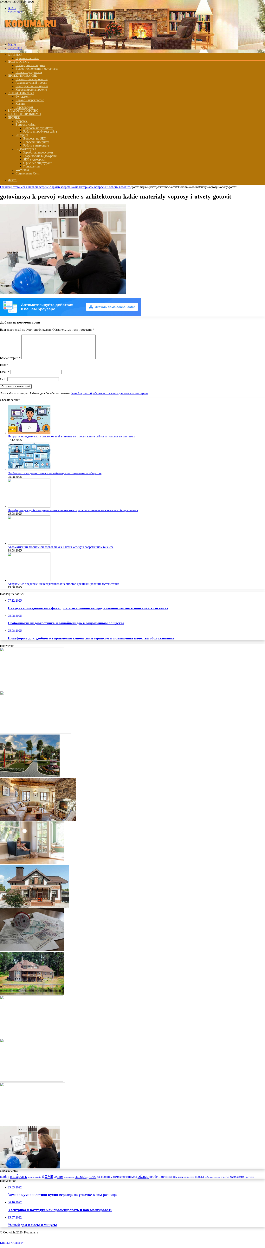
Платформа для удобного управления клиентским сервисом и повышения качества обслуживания (73, 510)
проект (199, 1176)
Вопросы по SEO (34, 138)
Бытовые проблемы (24, 114)
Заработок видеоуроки (38, 152)
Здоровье (22, 121)
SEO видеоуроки (34, 159)
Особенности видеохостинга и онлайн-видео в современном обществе (54, 473)
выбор (4, 1177)
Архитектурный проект (31, 82)
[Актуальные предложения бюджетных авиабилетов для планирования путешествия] (29, 580)
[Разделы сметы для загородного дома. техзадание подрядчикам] (31, 1080)
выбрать (18, 1176)
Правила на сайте (27, 58)
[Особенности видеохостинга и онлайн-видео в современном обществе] (29, 469)
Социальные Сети (28, 173)
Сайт (3, 379)
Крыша (20, 103)
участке (225, 1177)
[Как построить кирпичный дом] (34, 906)
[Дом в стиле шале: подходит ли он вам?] (38, 819)
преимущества (186, 1177)
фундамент (237, 1176)
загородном (105, 1176)
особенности (158, 1177)
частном (249, 1177)
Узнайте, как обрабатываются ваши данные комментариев (109, 393)
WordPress (22, 170)
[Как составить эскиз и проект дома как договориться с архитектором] (31, 1037)
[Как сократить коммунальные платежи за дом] (32, 950)
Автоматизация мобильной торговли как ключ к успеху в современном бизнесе (60, 547)
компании (119, 1176)
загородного (85, 1176)
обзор (143, 1176)
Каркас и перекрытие (30, 100)
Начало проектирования (32, 79)
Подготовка (18, 61)
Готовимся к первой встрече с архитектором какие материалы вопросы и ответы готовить (71, 187)
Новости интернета (36, 142)
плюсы (173, 1176)
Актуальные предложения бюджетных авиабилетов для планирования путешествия (63, 583)
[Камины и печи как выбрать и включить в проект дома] (32, 689)
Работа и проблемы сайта (40, 131)
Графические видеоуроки (40, 156)
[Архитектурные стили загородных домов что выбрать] (32, 993)
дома (47, 1176)
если (72, 1177)
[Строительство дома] (31, 38)
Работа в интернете (36, 145)
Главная (5, 187)
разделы (216, 1177)
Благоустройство (23, 110)
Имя (4, 364)
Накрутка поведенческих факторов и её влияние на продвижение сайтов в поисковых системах (71, 436)
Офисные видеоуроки (37, 163)
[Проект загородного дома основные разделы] (32, 1124)
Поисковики (31, 166)
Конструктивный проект (32, 86)
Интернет (22, 135)
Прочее (14, 117)
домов (67, 1177)
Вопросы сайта (26, 124)
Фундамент (23, 96)
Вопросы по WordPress (38, 128)
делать (31, 1177)
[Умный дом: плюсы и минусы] (35, 732)
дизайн (38, 1177)
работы (208, 1177)
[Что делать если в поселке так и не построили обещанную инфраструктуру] (30, 776)
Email (5, 372)
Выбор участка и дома (30, 65)
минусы (131, 1176)
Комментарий (10, 358)
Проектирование (22, 75)
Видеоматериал (26, 149)
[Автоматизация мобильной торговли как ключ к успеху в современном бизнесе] (29, 543)
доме (58, 1176)
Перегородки (24, 107)
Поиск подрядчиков (29, 72)
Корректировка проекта (31, 89)
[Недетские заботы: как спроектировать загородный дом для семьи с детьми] (32, 863)
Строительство (21, 93)
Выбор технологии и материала (37, 68)
